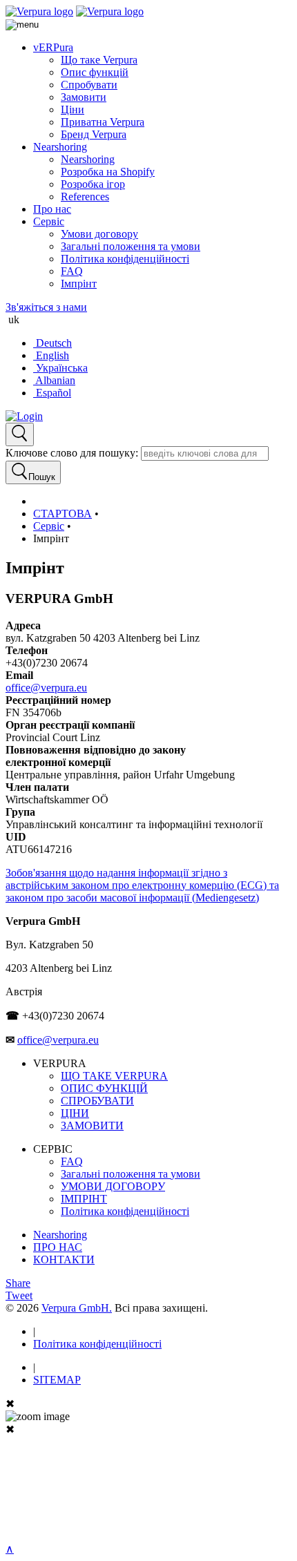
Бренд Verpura (93, 134)
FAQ (72, 271)
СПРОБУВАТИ (97, 1101)
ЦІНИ (75, 1113)
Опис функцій (94, 72)
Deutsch (52, 343)
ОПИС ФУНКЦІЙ (104, 1088)
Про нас (52, 209)
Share (18, 1283)
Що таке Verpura (99, 60)
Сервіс (48, 221)
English (51, 355)
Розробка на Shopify (108, 172)
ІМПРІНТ (84, 1199)
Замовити (83, 97)
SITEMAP (57, 1380)
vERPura (53, 47)
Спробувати (89, 84)
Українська (60, 368)
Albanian (54, 380)
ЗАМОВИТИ (92, 1125)
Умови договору (99, 234)
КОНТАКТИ (64, 1259)
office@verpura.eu (46, 687)
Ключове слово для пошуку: (72, 453)
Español (52, 393)
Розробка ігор (93, 184)
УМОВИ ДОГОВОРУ (113, 1186)
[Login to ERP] (24, 416)
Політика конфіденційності (125, 259)
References (85, 196)
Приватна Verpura (102, 122)
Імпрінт (79, 283)
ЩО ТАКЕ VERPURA (114, 1076)
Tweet (19, 1295)
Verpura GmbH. (76, 1308)
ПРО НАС (57, 1247)
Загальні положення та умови (130, 246)
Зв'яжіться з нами (46, 307)
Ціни (72, 109)
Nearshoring (60, 147)
